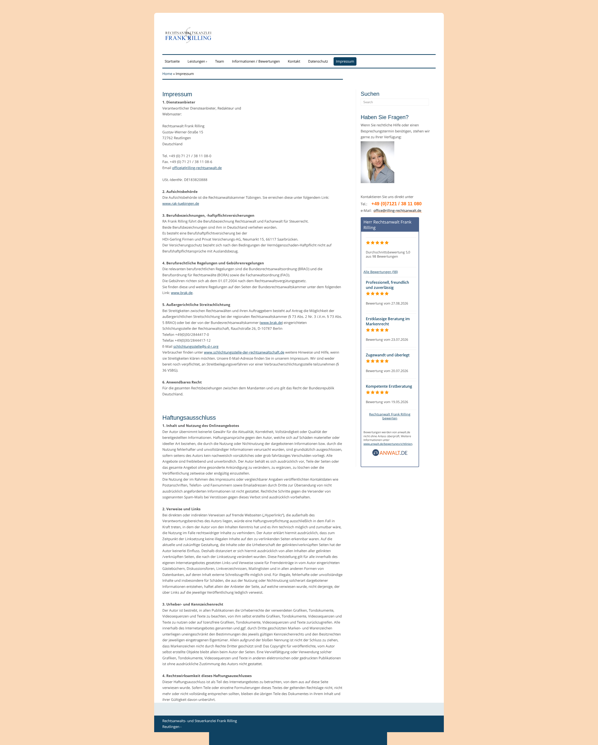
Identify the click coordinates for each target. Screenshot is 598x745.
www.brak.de (181, 292)
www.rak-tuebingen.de (180, 203)
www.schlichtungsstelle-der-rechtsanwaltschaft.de (244, 352)
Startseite (172, 61)
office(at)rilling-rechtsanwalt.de (197, 167)
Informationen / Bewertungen (256, 61)
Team (219, 61)
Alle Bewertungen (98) (380, 272)
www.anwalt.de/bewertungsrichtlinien (387, 444)
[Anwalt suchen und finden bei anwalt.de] (389, 455)
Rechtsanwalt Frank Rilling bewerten (389, 416)
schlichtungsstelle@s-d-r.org (195, 346)
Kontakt (294, 61)
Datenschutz (318, 61)
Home (167, 73)
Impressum (345, 61)
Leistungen (197, 61)
